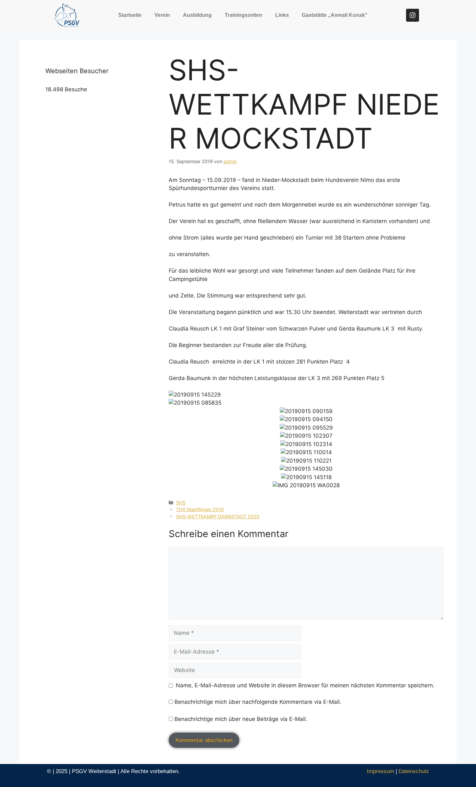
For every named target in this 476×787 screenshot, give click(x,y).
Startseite (130, 15)
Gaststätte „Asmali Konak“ (335, 15)
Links (282, 15)
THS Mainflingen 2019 (200, 509)
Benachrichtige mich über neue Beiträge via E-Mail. (241, 719)
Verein (162, 15)
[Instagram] (412, 15)
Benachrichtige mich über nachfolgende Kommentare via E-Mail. (258, 702)
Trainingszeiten (243, 15)
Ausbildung (197, 15)
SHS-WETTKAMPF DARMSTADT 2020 (217, 516)
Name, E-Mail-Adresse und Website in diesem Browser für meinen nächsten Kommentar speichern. (305, 685)
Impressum (380, 771)
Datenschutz (414, 771)
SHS (181, 502)
